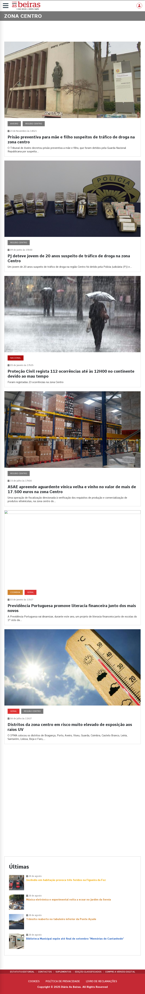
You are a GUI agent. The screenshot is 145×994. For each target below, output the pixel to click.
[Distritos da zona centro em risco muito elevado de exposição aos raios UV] (72, 686)
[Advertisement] (72, 777)
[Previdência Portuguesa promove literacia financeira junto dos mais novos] (72, 567)
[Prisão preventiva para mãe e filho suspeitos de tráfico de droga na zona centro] (72, 99)
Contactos (45, 972)
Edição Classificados (88, 972)
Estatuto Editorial (22, 972)
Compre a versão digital (120, 972)
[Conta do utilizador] (139, 5)
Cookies (34, 981)
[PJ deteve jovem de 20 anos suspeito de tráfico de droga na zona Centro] (72, 216)
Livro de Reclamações (101, 981)
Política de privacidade (63, 981)
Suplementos (63, 972)
